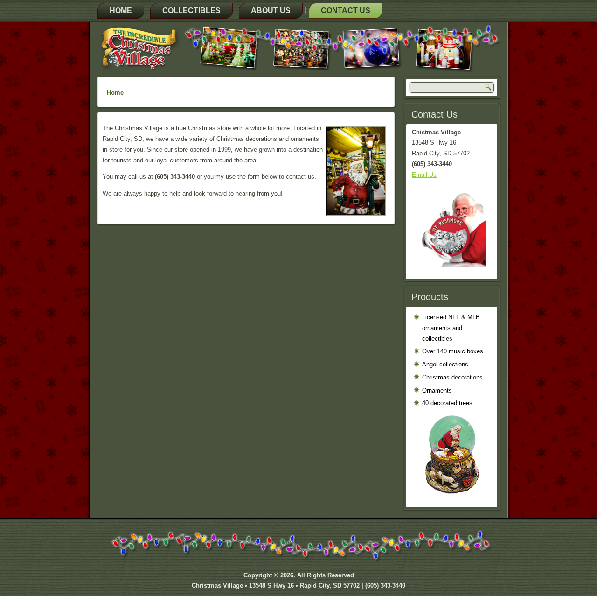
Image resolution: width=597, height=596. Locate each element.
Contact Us (345, 10)
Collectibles (191, 10)
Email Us (424, 174)
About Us (271, 10)
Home (121, 10)
